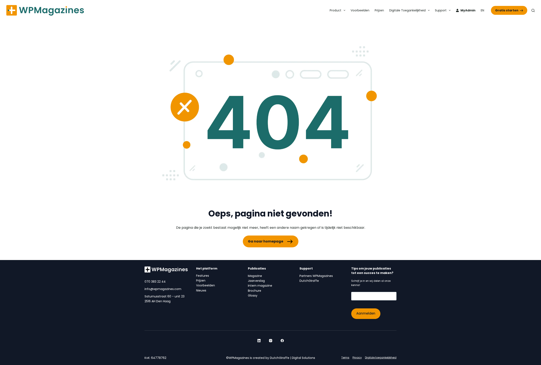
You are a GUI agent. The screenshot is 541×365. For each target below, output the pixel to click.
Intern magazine (260, 285)
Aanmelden (365, 313)
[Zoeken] (533, 10)
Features (202, 276)
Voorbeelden (360, 10)
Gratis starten (506, 10)
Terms (345, 357)
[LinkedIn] (259, 340)
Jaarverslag (256, 281)
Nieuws (201, 290)
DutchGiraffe (309, 281)
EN (482, 10)
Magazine (255, 276)
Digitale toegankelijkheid (407, 10)
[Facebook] (282, 340)
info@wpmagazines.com (163, 289)
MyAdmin (467, 10)
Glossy (252, 295)
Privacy (357, 357)
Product (335, 10)
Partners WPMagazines (316, 276)
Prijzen (379, 10)
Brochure (254, 291)
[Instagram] (270, 340)
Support (441, 10)
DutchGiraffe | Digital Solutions (292, 358)
